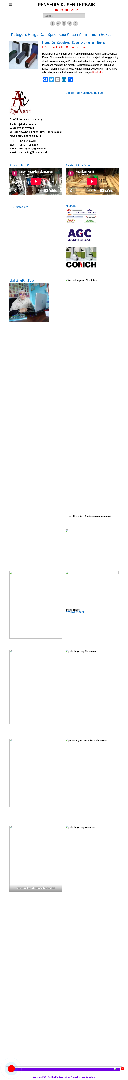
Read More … (99, 72)
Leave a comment (77, 47)
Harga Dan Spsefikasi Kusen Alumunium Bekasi (74, 43)
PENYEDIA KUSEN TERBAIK (66, 4)
